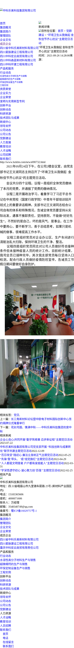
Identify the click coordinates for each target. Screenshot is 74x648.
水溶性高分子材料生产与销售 (18, 560)
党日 (16, 415)
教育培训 (5, 146)
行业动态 (5, 72)
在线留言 (7, 642)
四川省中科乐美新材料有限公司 (19, 539)
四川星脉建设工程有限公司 (16, 543)
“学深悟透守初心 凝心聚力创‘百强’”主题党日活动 (30, 470)
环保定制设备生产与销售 (15, 568)
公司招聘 (5, 154)
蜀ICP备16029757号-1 (24, 510)
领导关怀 (5, 126)
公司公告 (5, 134)
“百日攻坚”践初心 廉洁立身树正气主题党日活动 (29, 455)
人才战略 (5, 150)
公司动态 (5, 130)
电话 (4, 638)
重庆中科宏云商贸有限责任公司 (19, 547)
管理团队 (5, 523)
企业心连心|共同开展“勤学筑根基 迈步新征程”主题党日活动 (36, 439)
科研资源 (5, 584)
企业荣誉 (5, 531)
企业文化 (5, 527)
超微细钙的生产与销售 (14, 564)
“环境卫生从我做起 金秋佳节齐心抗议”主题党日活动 (56, 39)
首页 (3, 23)
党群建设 (5, 609)
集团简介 (5, 519)
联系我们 (5, 629)
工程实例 (5, 572)
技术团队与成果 (9, 588)
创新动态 (5, 580)
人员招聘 (5, 625)
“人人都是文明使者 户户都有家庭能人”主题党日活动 (32, 463)
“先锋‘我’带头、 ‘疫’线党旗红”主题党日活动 (26, 459)
